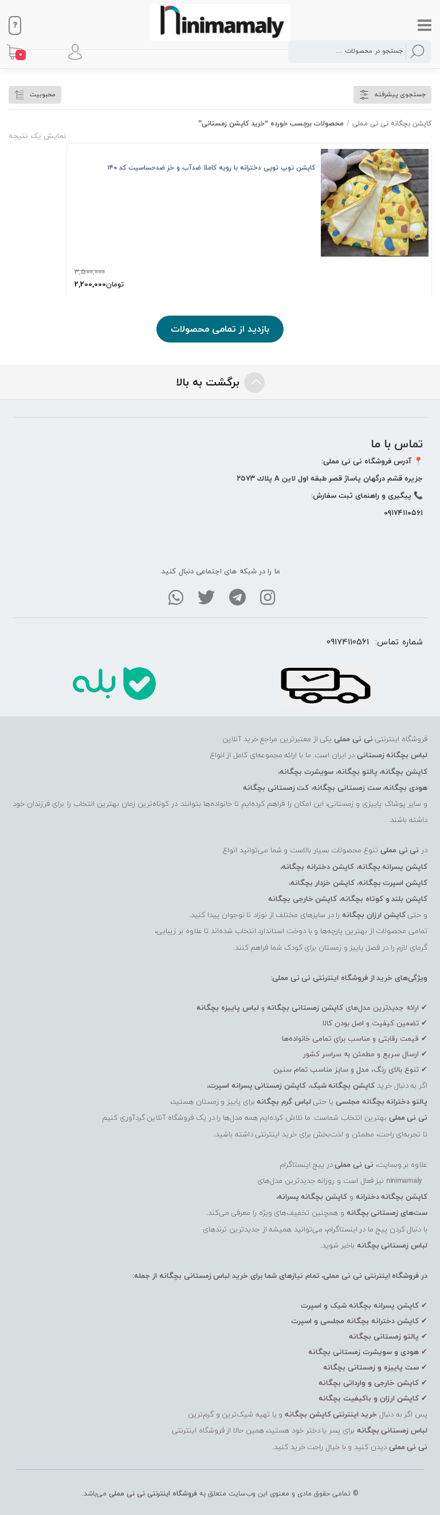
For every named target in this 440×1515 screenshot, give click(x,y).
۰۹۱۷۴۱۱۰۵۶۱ (403, 512)
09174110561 (348, 641)
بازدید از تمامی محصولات (220, 329)
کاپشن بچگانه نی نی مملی (391, 123)
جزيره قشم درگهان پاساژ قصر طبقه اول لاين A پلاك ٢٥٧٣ (330, 478)
